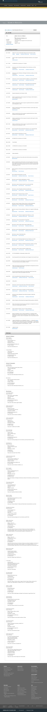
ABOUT (33, 5)
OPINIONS (5, 5)
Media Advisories (6, 689)
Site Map (10, 705)
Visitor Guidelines (34, 689)
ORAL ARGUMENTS (16, 5)
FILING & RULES (10, 5)
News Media (6, 685)
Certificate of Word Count (25, 54)
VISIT (35, 5)
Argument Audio (33, 669)
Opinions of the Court (7, 667)
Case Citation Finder (7, 675)
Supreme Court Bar (20, 670)
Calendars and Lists (34, 670)
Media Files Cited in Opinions (8, 674)
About (18, 685)
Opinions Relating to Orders (8, 669)
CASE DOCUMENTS (23, 5)
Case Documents (34, 674)
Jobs (28, 705)
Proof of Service (33, 54)
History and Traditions (20, 690)
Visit (32, 685)
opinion (37, 320)
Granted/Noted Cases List (35, 679)
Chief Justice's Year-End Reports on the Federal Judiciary (10, 696)
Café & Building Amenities (35, 698)
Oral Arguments (34, 666)
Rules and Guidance (20, 669)
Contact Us (5, 705)
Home (4, 23)
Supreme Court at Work (21, 687)
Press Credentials (6, 690)
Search (41, 2)
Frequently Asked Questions (21, 694)
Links (32, 705)
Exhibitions (33, 694)
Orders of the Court (34, 677)
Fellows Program (22, 705)
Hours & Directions (34, 686)
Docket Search (33, 675)
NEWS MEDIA (29, 5)
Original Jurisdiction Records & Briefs (37, 682)
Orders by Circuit (33, 678)
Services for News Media (7, 686)
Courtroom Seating (34, 671)
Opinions (5, 666)
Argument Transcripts (34, 667)
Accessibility (33, 690)
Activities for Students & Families (36, 697)
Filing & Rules (19, 666)
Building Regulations (20, 693)
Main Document (15, 59)
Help (15, 705)
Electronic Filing (19, 667)
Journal (32, 681)
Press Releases (6, 687)
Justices (18, 686)
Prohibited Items (33, 687)
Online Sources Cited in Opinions (9, 673)
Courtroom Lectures (34, 693)
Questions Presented (9, 44)
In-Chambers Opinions (7, 670)
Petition (13, 54)
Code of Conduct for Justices (21, 689)
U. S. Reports (6, 671)
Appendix (17, 54)
